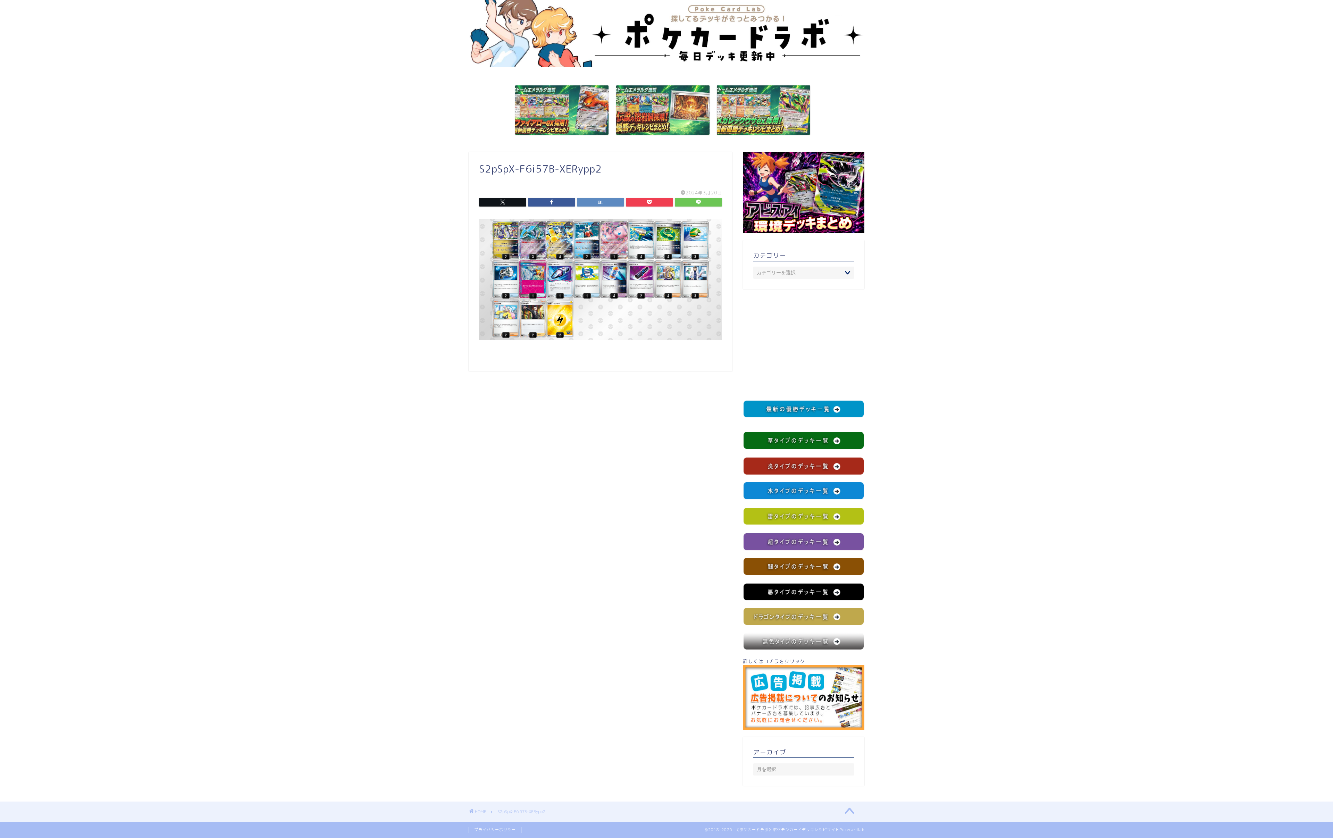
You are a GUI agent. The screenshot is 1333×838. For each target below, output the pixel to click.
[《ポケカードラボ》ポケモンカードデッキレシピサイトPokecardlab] (666, 65)
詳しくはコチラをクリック (774, 661)
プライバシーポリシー (495, 829)
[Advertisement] (803, 344)
